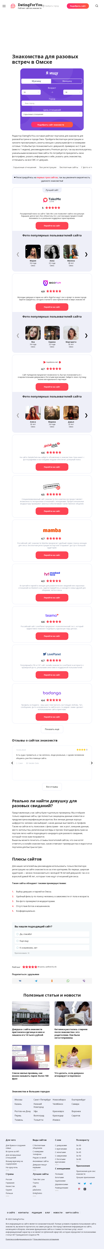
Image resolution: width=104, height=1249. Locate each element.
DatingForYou (30, 4)
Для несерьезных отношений (13, 1156)
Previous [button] (12, 763)
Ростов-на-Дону (23, 1111)
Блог (47, 1212)
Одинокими (60, 1181)
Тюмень (19, 1119)
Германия (10, 1183)
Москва (18, 1099)
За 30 (78, 1145)
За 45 (78, 1152)
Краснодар (58, 1115)
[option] (52, 763)
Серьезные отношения (24, 167)
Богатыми (59, 1177)
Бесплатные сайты (69, 167)
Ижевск (56, 1119)
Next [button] (91, 763)
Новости (57, 1212)
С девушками (61, 1145)
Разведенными (61, 1188)
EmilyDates (37, 1193)
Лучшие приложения (85, 1177)
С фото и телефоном (91, 167)
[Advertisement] (52, 28)
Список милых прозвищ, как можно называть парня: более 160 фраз (30, 1076)
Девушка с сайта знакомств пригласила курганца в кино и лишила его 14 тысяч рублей (28, 1032)
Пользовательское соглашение (46, 1239)
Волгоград (39, 1115)
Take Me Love (39, 1179)
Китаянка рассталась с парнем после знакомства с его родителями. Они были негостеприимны (71, 1033)
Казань (18, 1104)
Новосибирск (59, 1099)
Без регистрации (47, 167)
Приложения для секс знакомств (86, 1172)
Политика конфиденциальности (19, 1239)
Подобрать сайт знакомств (50, 125)
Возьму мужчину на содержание (14, 1162)
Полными (59, 1174)
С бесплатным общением (39, 1146)
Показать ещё (52, 729)
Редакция (37, 1212)
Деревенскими (61, 1184)
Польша (9, 1193)
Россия (9, 1179)
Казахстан (10, 1186)
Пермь (18, 1115)
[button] (86, 254)
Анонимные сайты (41, 1161)
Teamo (36, 1183)
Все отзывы (52, 786)
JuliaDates (37, 1190)
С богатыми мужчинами (60, 1160)
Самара (75, 1104)
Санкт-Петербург (42, 1099)
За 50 (78, 1156)
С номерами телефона (38, 1152)
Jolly (34, 1186)
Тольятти (38, 1119)
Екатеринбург (78, 1099)
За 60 (78, 1159)
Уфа (35, 1111)
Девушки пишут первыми (40, 1166)
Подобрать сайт (78, 6)
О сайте (11, 1212)
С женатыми (60, 1152)
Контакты (23, 1212)
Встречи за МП (12, 1151)
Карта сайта (72, 1212)
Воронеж (76, 1111)
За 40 (78, 1149)
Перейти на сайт (52, 225)
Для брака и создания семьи (15, 1146)
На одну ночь (12, 1167)
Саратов (76, 1115)
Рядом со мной (39, 1157)
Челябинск (58, 1104)
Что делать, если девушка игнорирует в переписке (69, 1074)
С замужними (61, 1156)
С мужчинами (61, 1149)
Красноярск (58, 1111)
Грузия (9, 1190)
